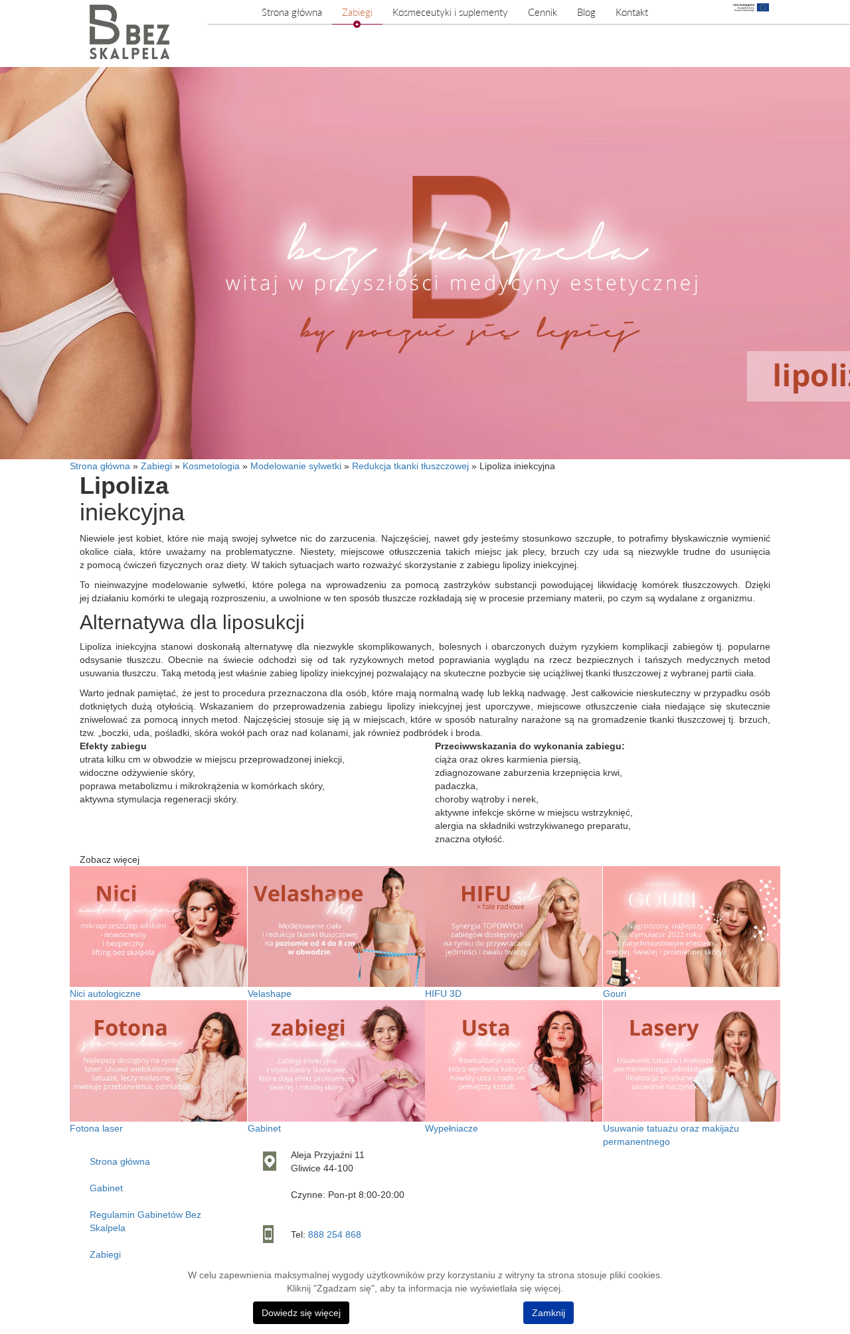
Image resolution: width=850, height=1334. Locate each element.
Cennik (542, 12)
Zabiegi (357, 12)
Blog (586, 12)
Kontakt (632, 12)
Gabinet (106, 1188)
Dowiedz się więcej (301, 1312)
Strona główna (292, 12)
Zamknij (548, 1312)
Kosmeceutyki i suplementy (450, 12)
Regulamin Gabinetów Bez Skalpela (145, 1221)
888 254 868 (334, 1234)
